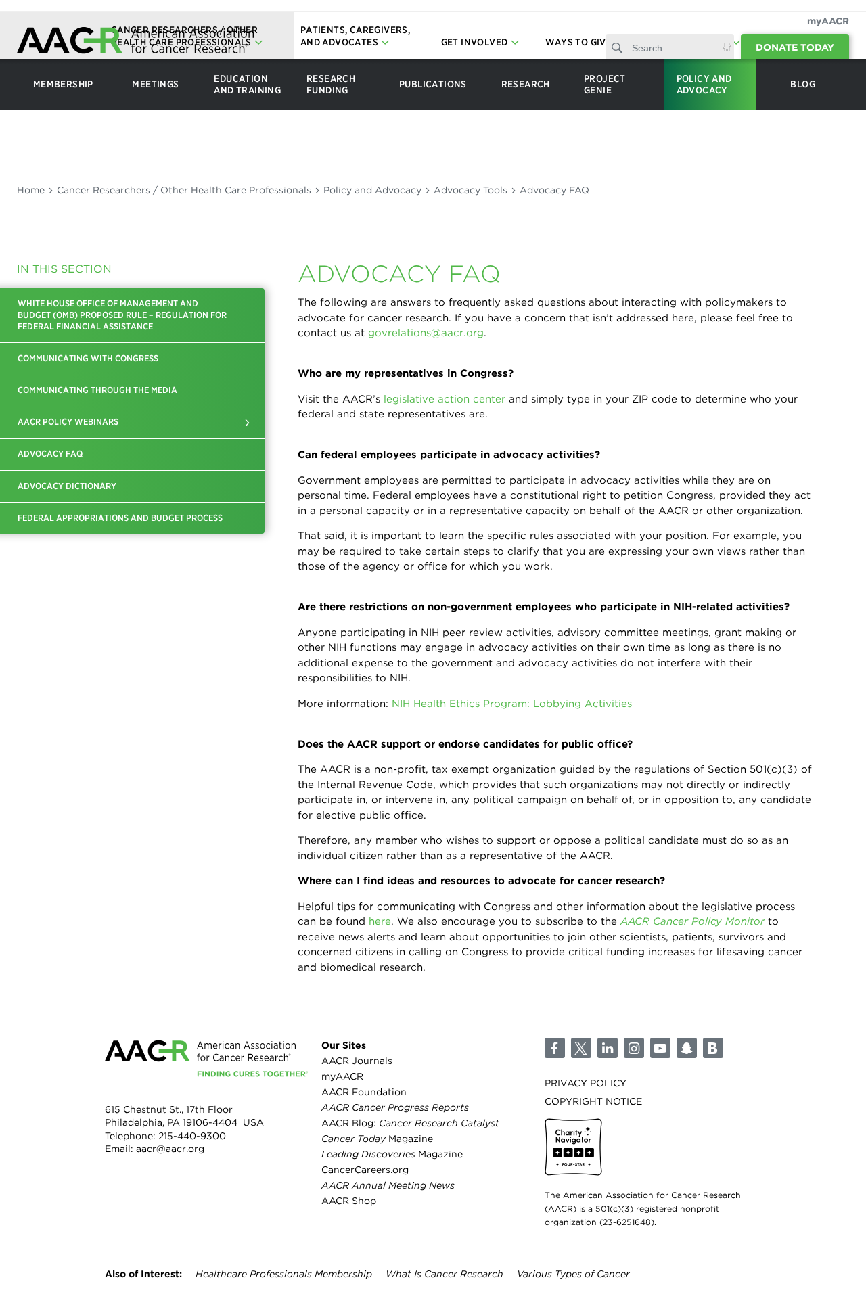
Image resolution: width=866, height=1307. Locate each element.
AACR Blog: (410, 1123)
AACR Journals (356, 1060)
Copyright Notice (593, 1101)
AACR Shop (348, 1200)
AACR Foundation (364, 1091)
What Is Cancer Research (444, 1273)
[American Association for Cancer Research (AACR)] (135, 42)
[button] (248, 422)
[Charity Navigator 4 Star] (573, 1147)
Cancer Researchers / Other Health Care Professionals (184, 190)
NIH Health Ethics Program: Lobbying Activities (512, 703)
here (380, 921)
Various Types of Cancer (573, 1273)
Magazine (377, 1138)
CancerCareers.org (365, 1169)
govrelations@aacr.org (426, 333)
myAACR (828, 21)
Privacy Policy (585, 1083)
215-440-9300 (192, 1135)
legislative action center (444, 399)
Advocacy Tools (470, 190)
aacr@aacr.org (170, 1148)
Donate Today (795, 47)
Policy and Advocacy (372, 190)
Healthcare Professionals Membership (284, 1273)
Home (31, 190)
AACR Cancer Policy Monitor (692, 921)
